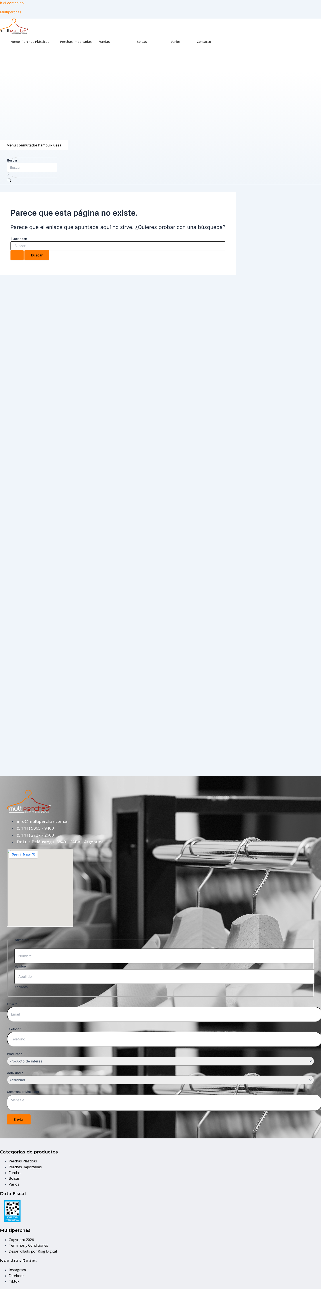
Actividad (15, 1073)
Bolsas (142, 41)
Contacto (204, 41)
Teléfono (14, 1029)
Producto (14, 1054)
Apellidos (21, 987)
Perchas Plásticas (35, 41)
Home (15, 41)
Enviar (19, 1119)
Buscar (12, 160)
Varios (176, 41)
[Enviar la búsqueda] (17, 255)
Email (12, 1004)
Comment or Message (23, 1091)
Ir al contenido (12, 3)
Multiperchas (10, 12)
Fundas (104, 41)
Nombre (20, 966)
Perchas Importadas (76, 41)
